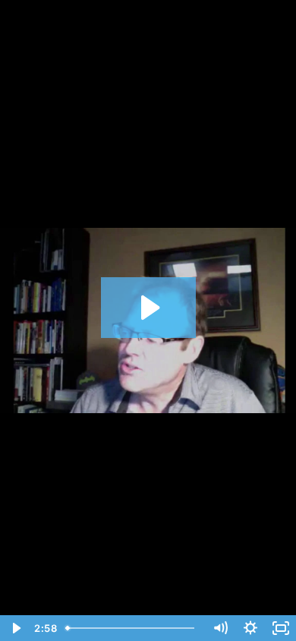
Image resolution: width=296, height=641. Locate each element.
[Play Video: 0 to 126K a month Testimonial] (148, 307)
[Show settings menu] (250, 628)
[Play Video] (15, 628)
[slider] (132, 628)
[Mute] (220, 628)
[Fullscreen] (281, 628)
